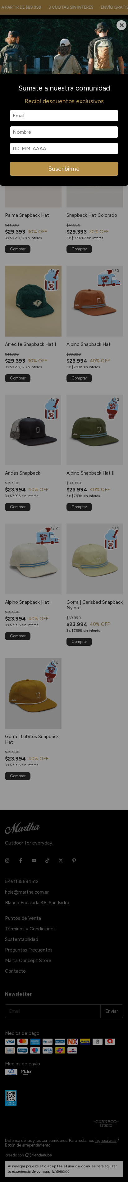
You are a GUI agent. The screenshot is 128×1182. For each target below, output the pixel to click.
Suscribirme (64, 168)
